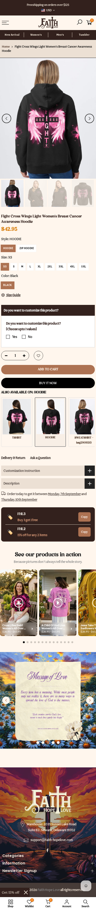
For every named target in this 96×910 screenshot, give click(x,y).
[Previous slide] (6, 700)
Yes (14, 336)
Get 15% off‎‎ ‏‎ (11, 892)
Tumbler (84, 34)
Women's (36, 34)
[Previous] (6, 118)
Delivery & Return (13, 458)
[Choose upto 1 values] (21, 329)
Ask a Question (40, 458)
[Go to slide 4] (53, 742)
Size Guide (13, 295)
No (30, 336)
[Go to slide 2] (42, 742)
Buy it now (48, 383)
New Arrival (12, 34)
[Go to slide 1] (37, 742)
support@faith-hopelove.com (52, 840)
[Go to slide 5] (58, 742)
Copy (84, 516)
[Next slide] (90, 700)
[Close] (26, 892)
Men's (60, 34)
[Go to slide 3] (48, 742)
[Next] (89, 118)
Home (6, 46)
